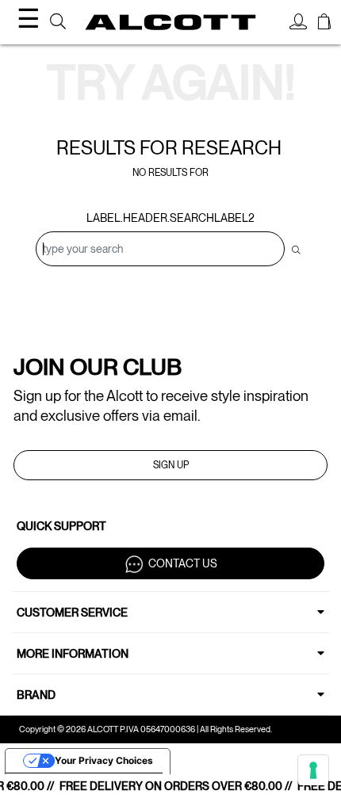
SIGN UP (171, 465)
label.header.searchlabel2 (170, 218)
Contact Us (182, 563)
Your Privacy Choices (104, 760)
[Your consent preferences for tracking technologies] (313, 770)
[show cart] (324, 23)
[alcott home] (171, 22)
